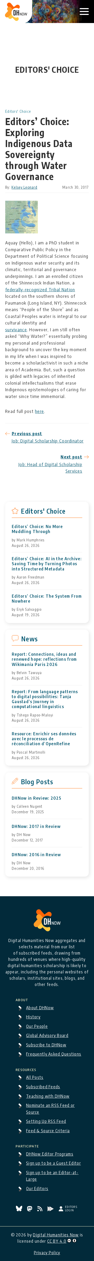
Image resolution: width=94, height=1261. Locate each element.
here (39, 411)
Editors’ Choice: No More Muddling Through (37, 529)
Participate (27, 1145)
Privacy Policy (47, 1252)
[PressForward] (51, 1209)
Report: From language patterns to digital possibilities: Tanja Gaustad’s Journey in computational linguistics (45, 699)
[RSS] (40, 1209)
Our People (37, 1026)
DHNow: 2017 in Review (36, 826)
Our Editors (37, 1188)
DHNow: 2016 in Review (36, 854)
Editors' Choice (18, 111)
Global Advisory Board (47, 1035)
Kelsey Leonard (24, 187)
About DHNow (40, 1007)
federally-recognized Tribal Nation (40, 289)
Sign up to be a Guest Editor (53, 1163)
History (33, 1016)
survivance (16, 329)
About (22, 999)
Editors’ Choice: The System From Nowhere (47, 599)
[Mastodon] (30, 1209)
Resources (26, 1069)
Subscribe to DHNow (46, 1044)
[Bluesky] (19, 1209)
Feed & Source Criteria (48, 1130)
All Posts (35, 1077)
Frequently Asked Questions (53, 1054)
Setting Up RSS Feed (46, 1121)
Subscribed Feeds (43, 1086)
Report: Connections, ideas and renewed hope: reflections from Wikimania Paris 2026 (44, 659)
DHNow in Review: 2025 (36, 798)
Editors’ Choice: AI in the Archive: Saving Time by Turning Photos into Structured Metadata (47, 563)
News (29, 639)
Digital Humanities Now (56, 1234)
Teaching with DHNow (47, 1096)
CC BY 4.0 (57, 1241)
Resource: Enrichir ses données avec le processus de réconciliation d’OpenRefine (44, 738)
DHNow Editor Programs (49, 1154)
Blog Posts (37, 782)
